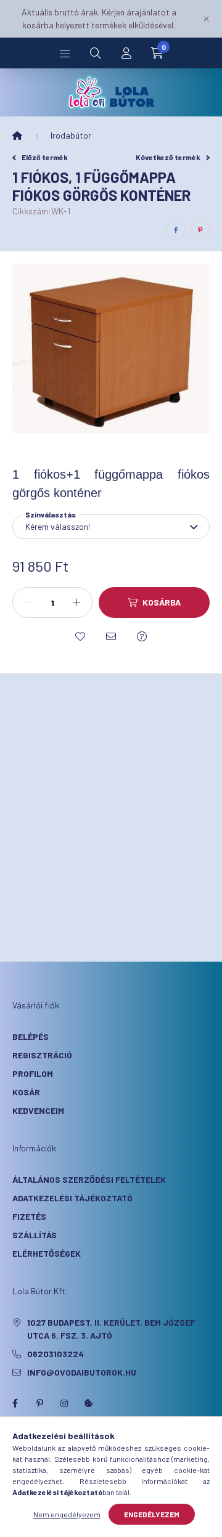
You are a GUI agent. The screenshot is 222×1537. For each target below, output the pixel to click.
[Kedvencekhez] (80, 636)
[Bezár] (206, 18)
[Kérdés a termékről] (142, 636)
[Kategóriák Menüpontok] (64, 53)
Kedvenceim (38, 1110)
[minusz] (28, 602)
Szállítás (34, 1235)
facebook (14, 1403)
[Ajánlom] (111, 636)
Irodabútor (71, 135)
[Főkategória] (17, 135)
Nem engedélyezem (67, 1514)
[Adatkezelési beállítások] (88, 1403)
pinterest (39, 1403)
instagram (64, 1403)
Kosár (26, 1092)
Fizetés (29, 1216)
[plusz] (76, 602)
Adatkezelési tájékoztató (72, 1198)
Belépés (30, 1036)
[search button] (95, 53)
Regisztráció (42, 1055)
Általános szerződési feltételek (89, 1179)
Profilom (32, 1073)
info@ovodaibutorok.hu (81, 1372)
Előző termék (44, 157)
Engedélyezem (151, 1514)
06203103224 (55, 1353)
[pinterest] (200, 230)
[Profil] (126, 53)
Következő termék (169, 157)
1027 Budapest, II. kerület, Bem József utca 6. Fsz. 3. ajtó (111, 1328)
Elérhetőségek (46, 1253)
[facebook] (175, 230)
